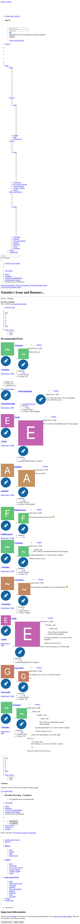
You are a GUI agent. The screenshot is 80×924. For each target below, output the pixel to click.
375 (23, 537)
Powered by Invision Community (25, 833)
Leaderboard (13, 252)
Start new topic (10, 307)
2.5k (23, 500)
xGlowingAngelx (8, 403)
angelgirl (4, 491)
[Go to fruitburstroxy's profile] (7, 519)
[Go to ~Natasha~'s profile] (7, 355)
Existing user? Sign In (12, 16)
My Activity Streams (20, 184)
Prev (6, 313)
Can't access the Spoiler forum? (11, 287)
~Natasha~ (5, 369)
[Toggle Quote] (44, 625)
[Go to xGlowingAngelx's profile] (7, 389)
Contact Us (8, 827)
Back (11, 850)
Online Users (17, 139)
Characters (16, 237)
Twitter (11, 250)
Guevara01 (5, 692)
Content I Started (18, 188)
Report (39, 345)
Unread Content (18, 186)
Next (6, 326)
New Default (13, 821)
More (7, 65)
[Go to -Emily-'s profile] (7, 427)
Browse (11, 98)
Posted (7, 374)
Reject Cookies (18, 922)
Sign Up (8, 44)
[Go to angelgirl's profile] (7, 476)
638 (23, 373)
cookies (14, 916)
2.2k (23, 695)
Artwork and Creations (18, 304)
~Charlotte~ (6, 604)
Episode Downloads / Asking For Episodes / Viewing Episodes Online (24, 285)
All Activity (17, 182)
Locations (16, 248)
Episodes (16, 239)
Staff (14, 137)
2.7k (23, 459)
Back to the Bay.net (15, 192)
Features (16, 243)
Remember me (14, 35)
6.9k (27, 408)
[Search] (1, 260)
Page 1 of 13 (9, 330)
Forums (15, 135)
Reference (16, 245)
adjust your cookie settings (63, 916)
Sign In (12, 37)
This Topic (6, 258)
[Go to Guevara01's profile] (7, 678)
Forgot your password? (16, 40)
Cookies (7, 829)
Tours (15, 246)
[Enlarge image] (53, 517)
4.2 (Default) (13, 823)
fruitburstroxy (7, 534)
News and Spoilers (19, 241)
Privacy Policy (10, 825)
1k (23, 609)
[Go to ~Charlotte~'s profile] (7, 589)
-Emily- (4, 441)
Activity (11, 141)
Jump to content (6, 2)
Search (15, 190)
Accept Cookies (7, 922)
